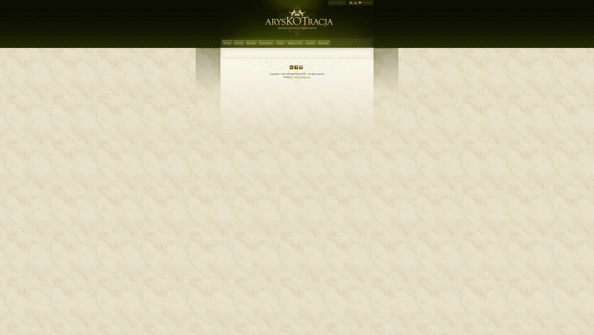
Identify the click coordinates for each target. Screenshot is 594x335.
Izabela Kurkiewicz (302, 77)
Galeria (310, 43)
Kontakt (323, 43)
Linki (280, 43)
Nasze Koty (266, 43)
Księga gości (295, 43)
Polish (360, 3)
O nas (227, 43)
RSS (291, 67)
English (351, 3)
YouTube (301, 67)
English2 (367, 3)
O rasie (239, 43)
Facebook (296, 67)
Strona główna (337, 3)
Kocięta (251, 43)
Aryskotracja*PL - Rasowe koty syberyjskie (297, 23)
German (355, 3)
